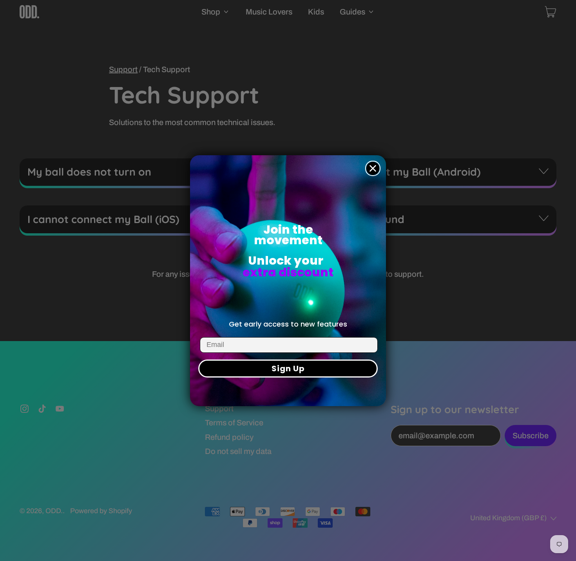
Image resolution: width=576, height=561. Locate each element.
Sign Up (288, 368)
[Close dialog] (373, 168)
